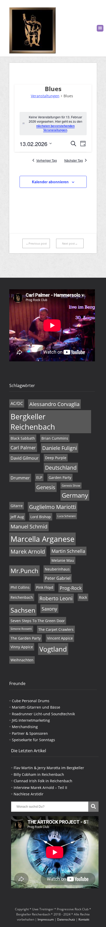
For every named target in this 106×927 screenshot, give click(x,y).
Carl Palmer (23, 448)
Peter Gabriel (57, 578)
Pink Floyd (44, 587)
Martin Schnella (68, 551)
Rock (83, 597)
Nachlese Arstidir (28, 793)
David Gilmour (25, 458)
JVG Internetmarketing (31, 720)
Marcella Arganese (42, 539)
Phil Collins (20, 587)
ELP (39, 477)
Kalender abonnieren (50, 181)
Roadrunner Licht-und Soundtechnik (43, 713)
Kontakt (83, 919)
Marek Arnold (28, 551)
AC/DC (17, 403)
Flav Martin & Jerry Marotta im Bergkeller (49, 767)
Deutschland (61, 467)
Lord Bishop (40, 516)
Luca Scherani (66, 516)
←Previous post (36, 243)
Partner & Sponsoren (30, 733)
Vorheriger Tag (46, 160)
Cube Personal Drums (30, 700)
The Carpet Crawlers (56, 629)
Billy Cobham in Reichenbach (39, 774)
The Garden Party (26, 638)
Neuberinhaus (57, 569)
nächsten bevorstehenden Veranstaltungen (55, 127)
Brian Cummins (54, 438)
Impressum (46, 919)
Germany (75, 495)
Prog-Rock (71, 588)
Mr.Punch (24, 571)
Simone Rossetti (21, 629)
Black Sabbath (23, 438)
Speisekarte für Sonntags (33, 739)
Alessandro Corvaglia (54, 404)
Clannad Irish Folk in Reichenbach (43, 780)
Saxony (49, 609)
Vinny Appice (22, 646)
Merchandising (25, 726)
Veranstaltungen (45, 95)
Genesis (45, 487)
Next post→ (70, 243)
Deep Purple (55, 457)
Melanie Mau (62, 560)
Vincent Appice (60, 638)
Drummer (20, 478)
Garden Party (60, 477)
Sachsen (23, 610)
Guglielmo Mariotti (52, 506)
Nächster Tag (73, 160)
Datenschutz (66, 919)
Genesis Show (71, 485)
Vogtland (53, 649)
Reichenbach (22, 597)
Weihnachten (22, 660)
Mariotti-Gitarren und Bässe (36, 707)
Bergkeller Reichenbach (33, 421)
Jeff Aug (17, 516)
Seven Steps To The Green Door (38, 620)
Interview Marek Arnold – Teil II (40, 787)
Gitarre (17, 505)
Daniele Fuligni (59, 448)
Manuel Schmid (29, 526)
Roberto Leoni (56, 598)
